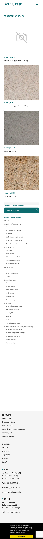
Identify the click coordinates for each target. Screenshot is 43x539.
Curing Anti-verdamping (14, 230)
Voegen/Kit (8, 303)
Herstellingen (10, 286)
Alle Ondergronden (12, 270)
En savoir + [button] (23, 532)
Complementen (9, 247)
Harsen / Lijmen (9, 267)
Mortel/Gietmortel (10, 280)
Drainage (9, 250)
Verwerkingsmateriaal (13, 260)
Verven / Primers (11, 339)
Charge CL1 (9, 102)
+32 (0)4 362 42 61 (13, 483)
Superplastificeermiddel (14, 240)
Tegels (8, 277)
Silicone (8, 320)
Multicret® (6, 451)
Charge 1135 (9, 147)
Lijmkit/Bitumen (11, 313)
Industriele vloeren (12, 273)
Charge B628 (9, 57)
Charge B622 (9, 193)
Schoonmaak (10, 253)
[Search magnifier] (37, 210)
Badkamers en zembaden (14, 329)
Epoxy (8, 283)
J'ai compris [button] (21, 536)
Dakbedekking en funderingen (15, 333)
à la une (6, 221)
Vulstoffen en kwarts (12, 264)
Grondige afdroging (12, 309)
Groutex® (5, 447)
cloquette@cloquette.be (11, 492)
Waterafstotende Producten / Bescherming (18, 327)
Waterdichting (10, 300)
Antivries (9, 227)
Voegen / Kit (7, 433)
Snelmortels (10, 293)
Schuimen (9, 316)
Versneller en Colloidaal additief (16, 244)
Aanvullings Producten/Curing (14, 224)
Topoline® (6, 455)
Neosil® (5, 458)
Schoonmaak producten (14, 257)
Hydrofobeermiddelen (13, 336)
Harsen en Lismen (9, 422)
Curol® (4, 462)
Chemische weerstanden (14, 306)
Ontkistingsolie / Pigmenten (15, 237)
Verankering (10, 296)
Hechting (9, 234)
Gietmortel (6, 418)
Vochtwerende (7, 425)
